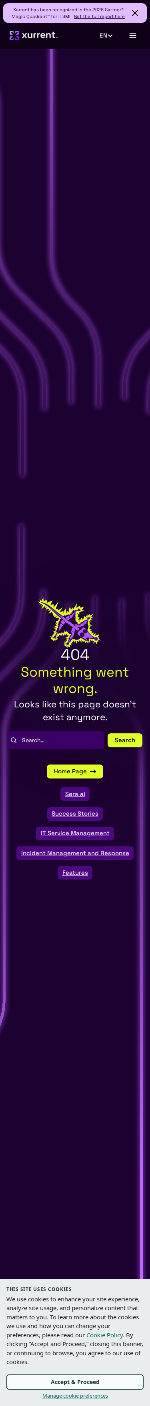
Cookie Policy (104, 1335)
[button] (110, 35)
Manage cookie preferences (75, 1395)
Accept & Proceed (75, 1382)
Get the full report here (99, 16)
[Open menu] (132, 36)
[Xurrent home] (34, 35)
